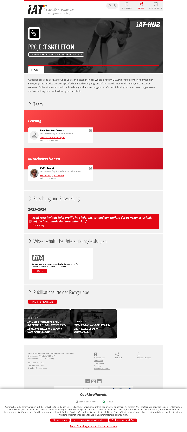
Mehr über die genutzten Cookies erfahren (93, 426)
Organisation (99, 363)
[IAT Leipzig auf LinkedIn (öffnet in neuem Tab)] (99, 381)
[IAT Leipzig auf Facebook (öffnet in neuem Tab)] (87, 381)
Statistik (109, 402)
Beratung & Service (102, 368)
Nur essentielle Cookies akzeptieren (89, 420)
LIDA (38, 271)
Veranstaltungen (155, 8)
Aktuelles (97, 366)
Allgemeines (126, 8)
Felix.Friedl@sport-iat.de (52, 175)
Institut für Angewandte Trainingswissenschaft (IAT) (51, 9)
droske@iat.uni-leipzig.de (52, 137)
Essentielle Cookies (88, 402)
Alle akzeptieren (60, 420)
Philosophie (98, 360)
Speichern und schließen (123, 420)
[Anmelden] (115, 6)
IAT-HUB (141, 8)
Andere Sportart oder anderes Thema (55, 54)
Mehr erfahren (42, 301)
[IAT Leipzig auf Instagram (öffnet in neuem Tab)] (93, 381)
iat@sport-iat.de (40, 368)
